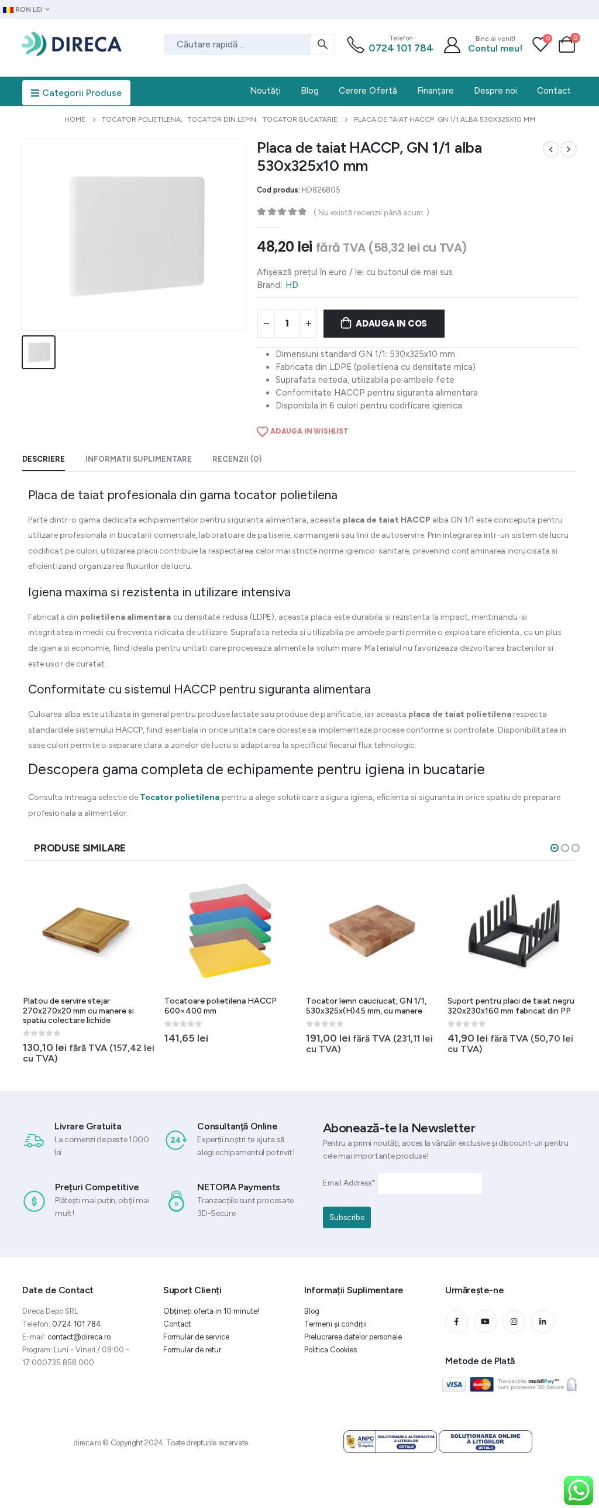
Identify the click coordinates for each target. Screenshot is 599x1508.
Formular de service (196, 1336)
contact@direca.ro (79, 1336)
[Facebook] (456, 1321)
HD (291, 285)
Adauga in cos (391, 323)
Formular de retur (192, 1349)
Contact (177, 1324)
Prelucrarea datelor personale (353, 1336)
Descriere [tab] (43, 459)
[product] (89, 931)
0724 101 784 (401, 48)
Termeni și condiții (335, 1324)
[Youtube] (485, 1321)
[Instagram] (513, 1321)
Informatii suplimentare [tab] (138, 459)
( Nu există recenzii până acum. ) (371, 212)
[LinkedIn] (542, 1321)
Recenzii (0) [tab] (236, 459)
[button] (554, 848)
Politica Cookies (330, 1349)
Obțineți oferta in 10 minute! (211, 1311)
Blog (311, 1311)
